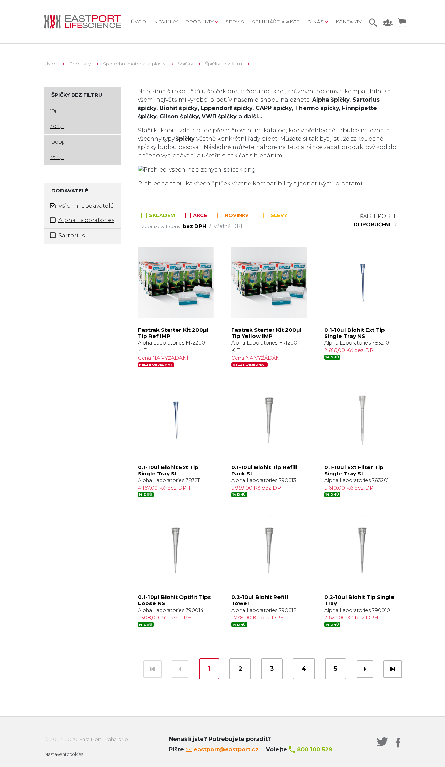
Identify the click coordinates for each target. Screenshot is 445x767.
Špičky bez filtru (223, 63)
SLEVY (278, 215)
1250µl (57, 157)
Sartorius (71, 235)
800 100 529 (314, 749)
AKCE (200, 215)
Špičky (185, 63)
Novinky (166, 21)
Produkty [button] (200, 21)
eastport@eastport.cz (226, 749)
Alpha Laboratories (86, 220)
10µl (54, 110)
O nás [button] (316, 21)
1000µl (58, 142)
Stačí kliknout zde (164, 130)
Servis (235, 21)
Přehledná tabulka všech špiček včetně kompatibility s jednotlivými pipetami (250, 183)
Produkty (80, 63)
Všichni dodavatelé (86, 206)
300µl (57, 126)
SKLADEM (162, 215)
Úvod (138, 21)
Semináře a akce (276, 21)
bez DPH (195, 226)
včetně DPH (229, 226)
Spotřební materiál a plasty (134, 63)
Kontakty (348, 21)
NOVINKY (236, 215)
